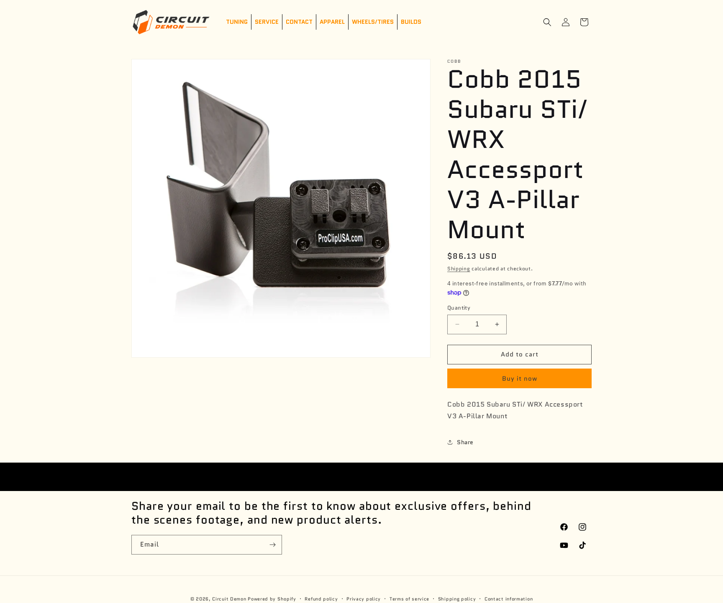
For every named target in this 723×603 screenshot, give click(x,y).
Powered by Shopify (272, 598)
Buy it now (519, 378)
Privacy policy (363, 598)
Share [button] (465, 442)
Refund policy (321, 598)
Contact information (509, 598)
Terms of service (409, 598)
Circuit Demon (229, 598)
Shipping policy (457, 598)
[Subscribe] (272, 545)
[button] (547, 22)
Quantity (458, 308)
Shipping (458, 268)
